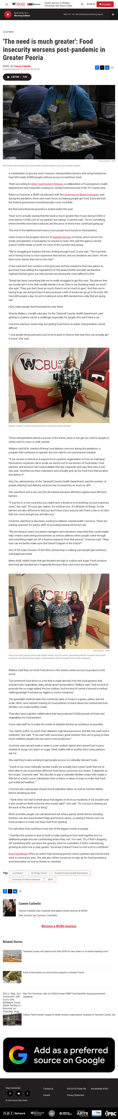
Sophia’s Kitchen (62, 237)
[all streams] (114, 14)
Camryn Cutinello (22, 66)
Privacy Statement (75, 1095)
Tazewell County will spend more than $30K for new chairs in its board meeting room (65, 951)
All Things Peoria (39, 873)
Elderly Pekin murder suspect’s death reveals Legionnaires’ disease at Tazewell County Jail (69, 1014)
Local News (8, 31)
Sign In (91, 4)
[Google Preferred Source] (59, 1054)
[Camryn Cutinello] (9, 907)
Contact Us (48, 1089)
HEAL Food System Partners (47, 183)
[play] (8, 14)
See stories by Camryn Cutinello (38, 915)
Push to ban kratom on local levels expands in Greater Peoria (53, 972)
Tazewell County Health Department (71, 873)
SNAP (50, 879)
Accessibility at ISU (99, 1089)
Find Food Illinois (18, 853)
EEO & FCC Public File (76, 1089)
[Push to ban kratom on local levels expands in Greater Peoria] (12, 977)
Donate (106, 4)
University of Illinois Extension (81, 194)
